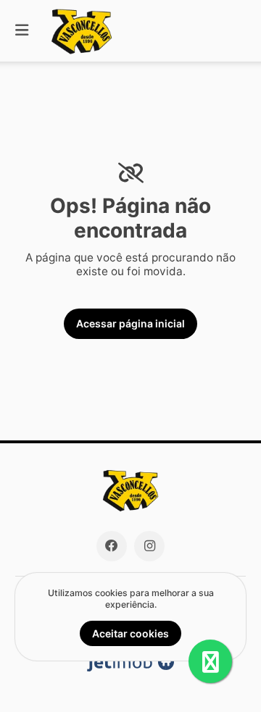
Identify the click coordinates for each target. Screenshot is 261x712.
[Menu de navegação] (21, 31)
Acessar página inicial (130, 323)
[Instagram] (149, 546)
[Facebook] (111, 546)
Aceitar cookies (130, 633)
